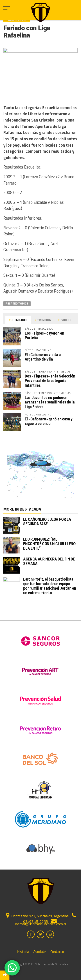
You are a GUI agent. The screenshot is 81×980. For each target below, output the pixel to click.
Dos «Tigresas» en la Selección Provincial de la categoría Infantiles (50, 380)
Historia (23, 951)
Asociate (39, 951)
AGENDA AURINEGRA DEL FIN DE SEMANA (49, 561)
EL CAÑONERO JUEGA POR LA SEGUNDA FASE (47, 521)
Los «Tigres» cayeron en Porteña (44, 335)
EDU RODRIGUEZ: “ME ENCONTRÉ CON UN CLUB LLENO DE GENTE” (49, 544)
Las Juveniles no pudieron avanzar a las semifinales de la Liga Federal (50, 402)
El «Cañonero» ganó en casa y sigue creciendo (48, 421)
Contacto (57, 951)
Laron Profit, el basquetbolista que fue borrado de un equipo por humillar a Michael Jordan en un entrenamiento (49, 586)
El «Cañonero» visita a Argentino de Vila (43, 356)
